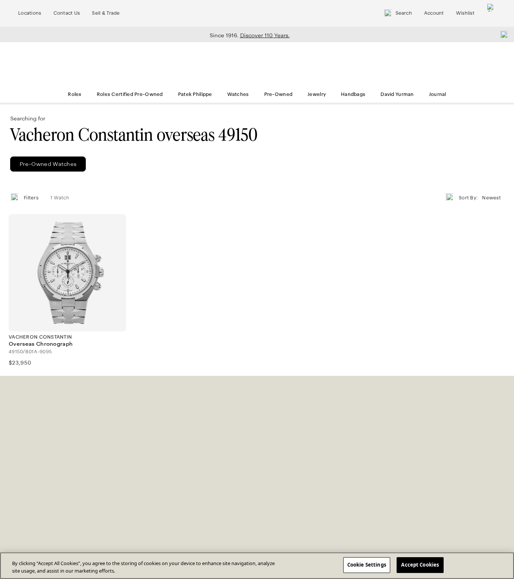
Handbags (353, 94)
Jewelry (316, 94)
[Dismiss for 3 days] (501, 34)
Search (403, 13)
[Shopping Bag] (491, 13)
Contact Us (66, 13)
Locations (29, 13)
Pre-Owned (278, 94)
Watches (238, 94)
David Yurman (397, 94)
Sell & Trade (106, 13)
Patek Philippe (195, 94)
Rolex (74, 94)
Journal (437, 94)
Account (434, 13)
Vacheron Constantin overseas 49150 (134, 134)
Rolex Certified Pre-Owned (130, 94)
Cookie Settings (366, 564)
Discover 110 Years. (265, 35)
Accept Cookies (420, 564)
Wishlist (465, 13)
